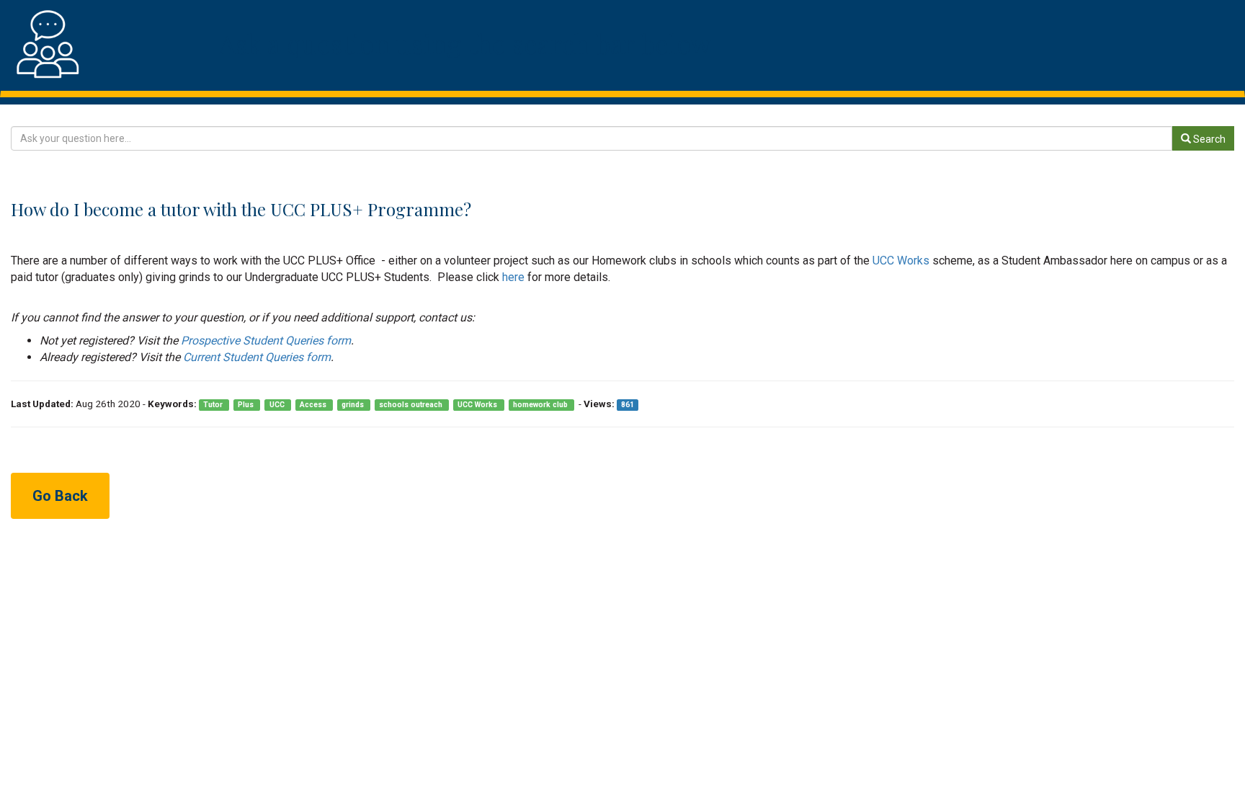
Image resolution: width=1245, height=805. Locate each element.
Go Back (60, 495)
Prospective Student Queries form (266, 340)
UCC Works (902, 260)
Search (1208, 139)
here (512, 277)
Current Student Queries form (257, 357)
